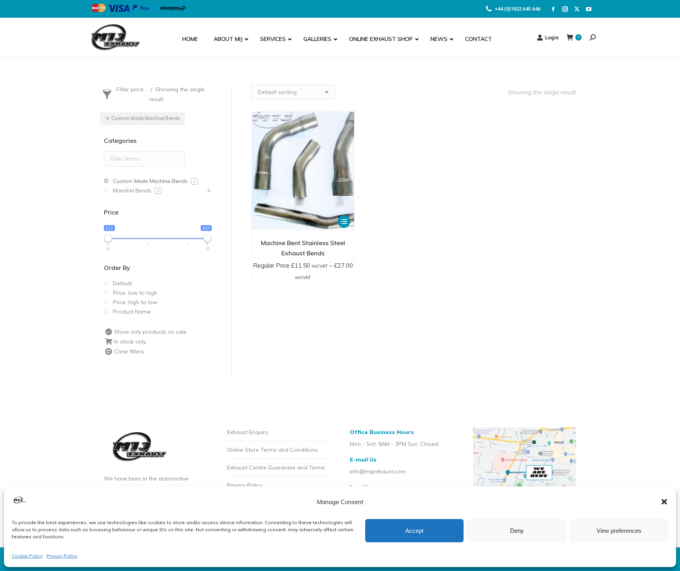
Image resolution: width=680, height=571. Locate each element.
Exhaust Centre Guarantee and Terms (276, 467)
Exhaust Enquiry (247, 432)
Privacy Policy (61, 556)
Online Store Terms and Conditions (272, 449)
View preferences (619, 530)
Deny (517, 530)
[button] (664, 502)
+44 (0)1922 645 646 (517, 9)
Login (552, 38)
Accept (414, 530)
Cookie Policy (27, 556)
